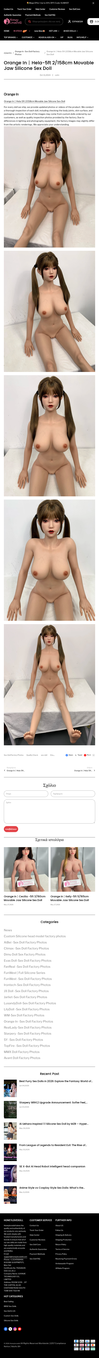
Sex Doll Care (74, 9)
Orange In (54, 755)
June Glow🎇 (39, 31)
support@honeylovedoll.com (15, 1257)
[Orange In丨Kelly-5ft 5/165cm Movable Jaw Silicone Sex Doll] (73, 869)
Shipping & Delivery (63, 1235)
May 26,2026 (24, 1128)
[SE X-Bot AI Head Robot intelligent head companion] (10, 1173)
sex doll (44, 755)
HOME (6, 31)
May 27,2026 (8, 905)
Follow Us (59, 1230)
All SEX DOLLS (69, 31)
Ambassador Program (64, 1263)
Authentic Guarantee (12, 15)
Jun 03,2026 (24, 1107)
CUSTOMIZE (27, 37)
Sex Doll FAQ (50, 15)
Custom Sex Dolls (11, 1316)
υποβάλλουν (11, 829)
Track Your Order (24, 9)
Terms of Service (62, 1249)
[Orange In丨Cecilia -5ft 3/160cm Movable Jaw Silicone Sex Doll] (26, 869)
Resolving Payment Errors (66, 1259)
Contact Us (8, 9)
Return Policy (60, 1244)
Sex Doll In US (9, 1311)
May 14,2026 (24, 1171)
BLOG (70, 37)
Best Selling (9, 1301)
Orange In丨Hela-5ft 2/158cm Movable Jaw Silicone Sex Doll (34, 101)
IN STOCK (18, 31)
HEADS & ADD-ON (46, 37)
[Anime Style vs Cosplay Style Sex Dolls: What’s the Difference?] (10, 1195)
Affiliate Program (62, 1268)
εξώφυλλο (8, 53)
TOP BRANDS (10, 37)
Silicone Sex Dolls (11, 1320)
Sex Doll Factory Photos (14, 755)
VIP (61, 37)
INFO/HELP (81, 37)
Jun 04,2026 (24, 1086)
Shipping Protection (63, 1240)
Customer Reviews (57, 9)
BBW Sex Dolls (10, 1306)
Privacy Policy (61, 1254)
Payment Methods (33, 15)
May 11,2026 (24, 1192)
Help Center (40, 9)
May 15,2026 (24, 1150)
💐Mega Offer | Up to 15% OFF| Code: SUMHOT (48, 3)
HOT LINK (53, 31)
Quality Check (32, 755)
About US (59, 1225)
